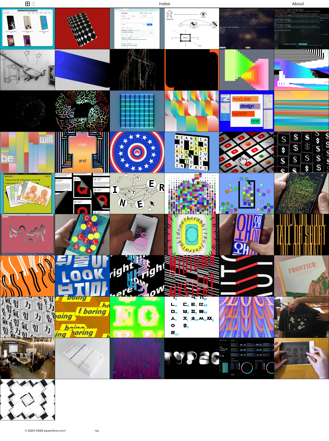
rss (97, 430)
